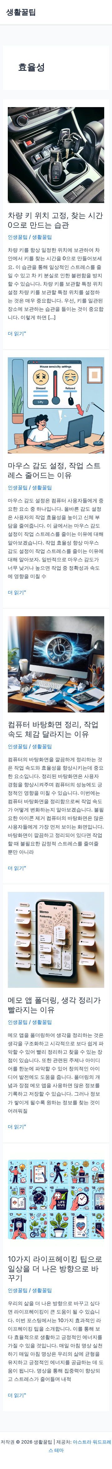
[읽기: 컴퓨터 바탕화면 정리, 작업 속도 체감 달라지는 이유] (56, 664)
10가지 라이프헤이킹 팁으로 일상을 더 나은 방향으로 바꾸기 (55, 1268)
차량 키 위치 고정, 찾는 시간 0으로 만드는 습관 (55, 220)
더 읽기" (17, 334)
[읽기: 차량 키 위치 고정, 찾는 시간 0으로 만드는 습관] (56, 154)
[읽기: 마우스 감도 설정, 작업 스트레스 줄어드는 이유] (56, 405)
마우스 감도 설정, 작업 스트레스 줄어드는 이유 (54, 470)
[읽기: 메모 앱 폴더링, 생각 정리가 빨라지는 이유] (56, 939)
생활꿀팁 (21, 11)
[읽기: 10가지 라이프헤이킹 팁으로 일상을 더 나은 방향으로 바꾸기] (56, 1198)
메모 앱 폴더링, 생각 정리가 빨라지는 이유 (54, 1005)
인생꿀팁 (18, 237)
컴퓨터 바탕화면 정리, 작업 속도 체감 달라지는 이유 (53, 729)
